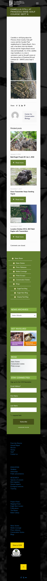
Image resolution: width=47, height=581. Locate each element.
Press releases (15, 530)
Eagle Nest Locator (16, 506)
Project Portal (15, 502)
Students (13, 469)
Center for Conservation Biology (29, 116)
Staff (12, 452)
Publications (14, 508)
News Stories (20, 263)
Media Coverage (21, 271)
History (12, 450)
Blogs (18, 284)
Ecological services (16, 486)
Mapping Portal (15, 504)
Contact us (14, 454)
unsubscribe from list (23, 427)
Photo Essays (20, 275)
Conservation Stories (23, 280)
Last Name (14, 406)
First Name (14, 396)
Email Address (15, 386)
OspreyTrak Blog (22, 297)
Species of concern (16, 480)
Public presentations (17, 474)
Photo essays (15, 366)
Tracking (13, 489)
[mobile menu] (37, 3)
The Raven (14, 510)
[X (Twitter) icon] (23, 577)
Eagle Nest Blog (22, 293)
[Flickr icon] (26, 577)
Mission (13, 447)
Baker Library (14, 513)
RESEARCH (14, 478)
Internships (14, 471)
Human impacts (15, 484)
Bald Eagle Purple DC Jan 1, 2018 (22, 157)
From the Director (16, 443)
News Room (19, 258)
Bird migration (15, 482)
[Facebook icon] (21, 577)
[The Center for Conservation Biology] (16, 3)
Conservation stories (17, 364)
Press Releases (21, 267)
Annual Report (15, 445)
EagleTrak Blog (22, 289)
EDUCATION (14, 467)
